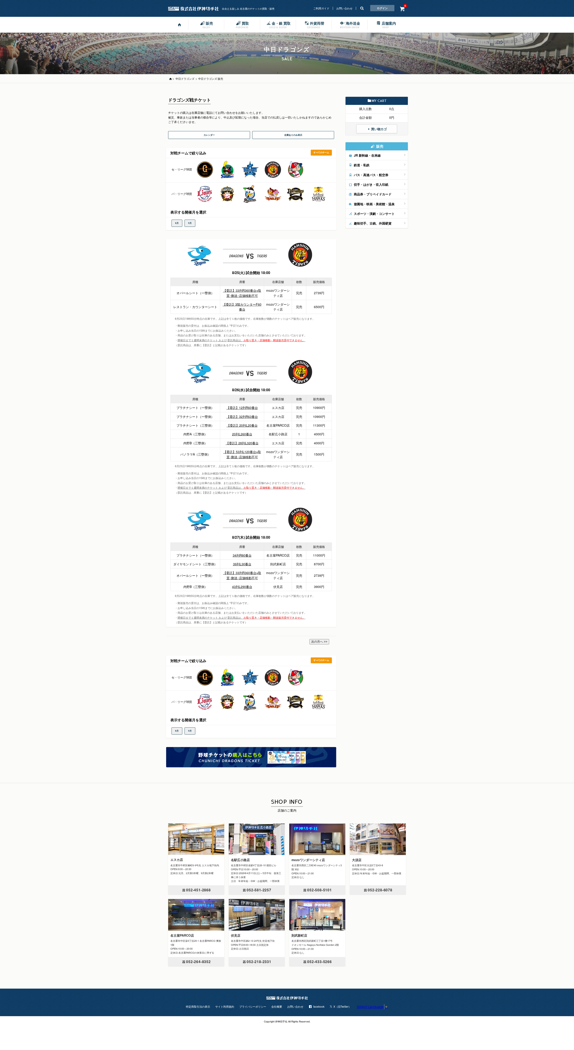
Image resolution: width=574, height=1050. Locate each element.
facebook (318, 1006)
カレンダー (209, 134)
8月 (177, 223)
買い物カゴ (379, 129)
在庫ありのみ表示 (293, 134)
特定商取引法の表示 (198, 1006)
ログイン (382, 8)
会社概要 (276, 1006)
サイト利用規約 (224, 1006)
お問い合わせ (344, 8)
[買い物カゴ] (402, 8)
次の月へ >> (319, 641)
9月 (190, 223)
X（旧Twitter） (342, 1006)
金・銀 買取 (280, 25)
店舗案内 (389, 25)
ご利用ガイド (321, 8)
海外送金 (350, 25)
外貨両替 (315, 25)
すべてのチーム (321, 152)
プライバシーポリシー (252, 1006)
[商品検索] (361, 8)
